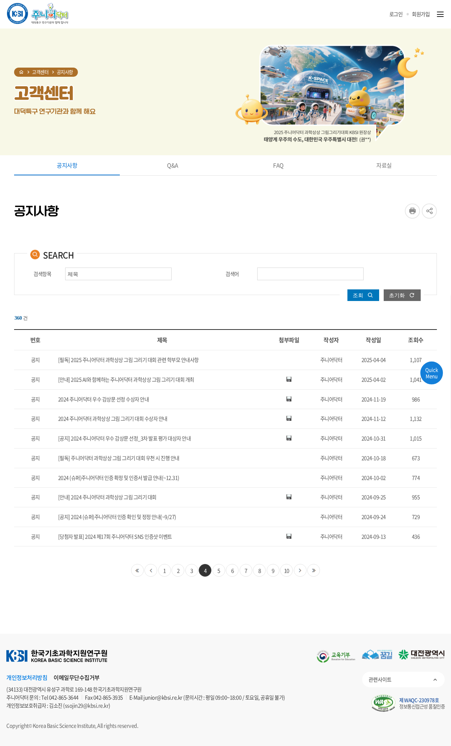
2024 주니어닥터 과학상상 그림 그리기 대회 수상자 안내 (112, 418)
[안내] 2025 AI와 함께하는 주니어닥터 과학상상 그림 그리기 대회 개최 (126, 379)
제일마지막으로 (313, 570)
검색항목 (42, 274)
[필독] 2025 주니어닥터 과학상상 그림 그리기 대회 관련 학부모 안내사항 (128, 360)
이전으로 (150, 570)
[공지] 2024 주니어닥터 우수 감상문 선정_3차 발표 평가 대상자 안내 (124, 438)
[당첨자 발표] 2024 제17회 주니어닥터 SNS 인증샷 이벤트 (115, 536)
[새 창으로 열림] (336, 656)
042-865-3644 (64, 697)
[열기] (440, 14)
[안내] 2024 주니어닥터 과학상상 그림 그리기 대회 (107, 497)
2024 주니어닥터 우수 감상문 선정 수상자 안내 (103, 399)
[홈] (21, 72)
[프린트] (412, 211)
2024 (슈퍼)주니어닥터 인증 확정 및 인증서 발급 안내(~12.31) (118, 478)
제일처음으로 (137, 570)
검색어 (232, 274)
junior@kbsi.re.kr (163, 697)
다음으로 (300, 570)
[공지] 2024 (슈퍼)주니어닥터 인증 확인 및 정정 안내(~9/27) (117, 517)
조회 (358, 295)
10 (286, 571)
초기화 (397, 295)
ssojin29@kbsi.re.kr (87, 705)
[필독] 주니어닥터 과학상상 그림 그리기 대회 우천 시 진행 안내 (118, 458)
